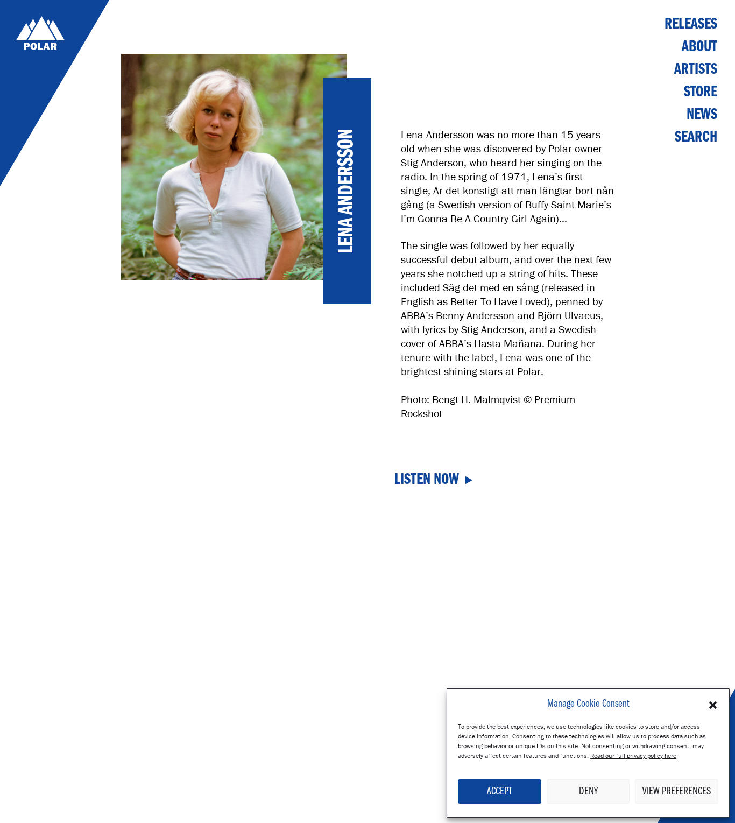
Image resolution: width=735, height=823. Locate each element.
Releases (691, 24)
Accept (499, 791)
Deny (588, 791)
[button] (713, 704)
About (699, 47)
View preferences (676, 791)
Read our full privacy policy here (633, 755)
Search (696, 137)
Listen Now (426, 480)
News (702, 115)
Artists (695, 69)
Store (700, 92)
